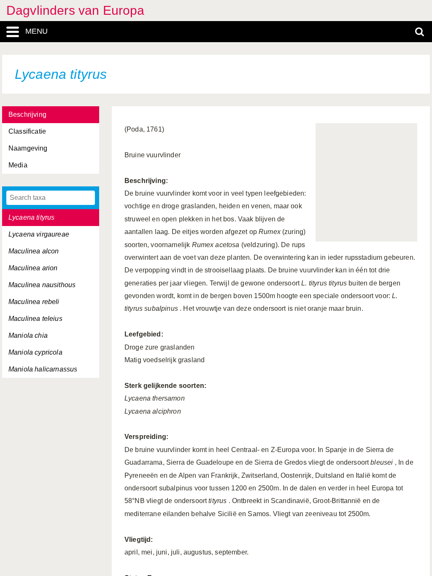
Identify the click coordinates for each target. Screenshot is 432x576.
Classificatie (27, 131)
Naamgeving (28, 148)
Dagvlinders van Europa (75, 10)
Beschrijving (27, 114)
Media (17, 165)
